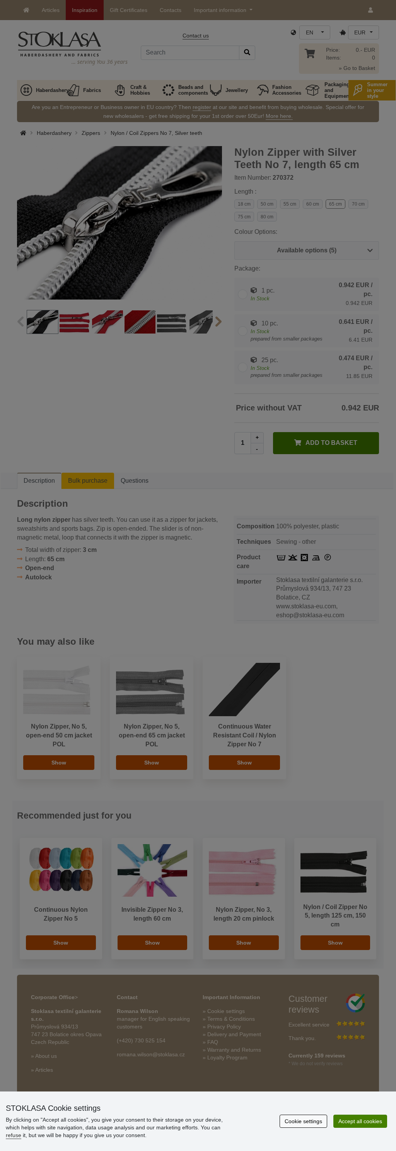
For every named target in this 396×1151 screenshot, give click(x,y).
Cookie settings (303, 1121)
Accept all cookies (360, 1121)
